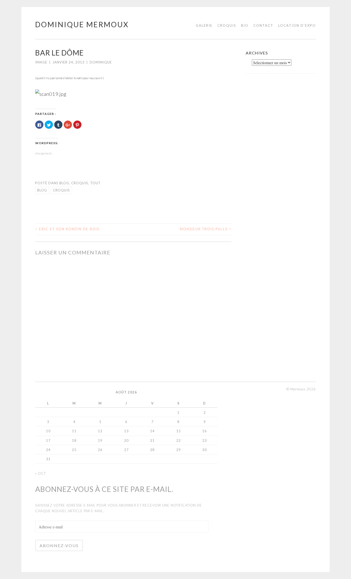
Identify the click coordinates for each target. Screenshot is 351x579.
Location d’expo (297, 25)
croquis (61, 190)
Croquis (226, 25)
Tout (95, 183)
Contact (263, 25)
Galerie (204, 25)
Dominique (101, 62)
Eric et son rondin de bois (67, 229)
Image (41, 62)
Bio (244, 25)
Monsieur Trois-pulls (206, 229)
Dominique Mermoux (82, 24)
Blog (64, 183)
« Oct (40, 473)
